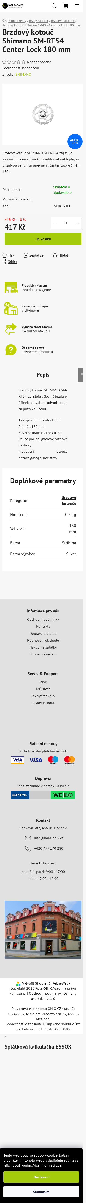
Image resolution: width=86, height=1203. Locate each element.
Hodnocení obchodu (43, 640)
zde (58, 1165)
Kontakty (43, 626)
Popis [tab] (43, 374)
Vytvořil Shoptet (34, 983)
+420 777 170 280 (48, 848)
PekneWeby (61, 983)
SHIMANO (23, 74)
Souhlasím (41, 1191)
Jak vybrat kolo (43, 695)
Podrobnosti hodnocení (20, 68)
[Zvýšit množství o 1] (77, 223)
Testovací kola (43, 702)
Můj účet (43, 689)
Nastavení (41, 1177)
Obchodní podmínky (43, 619)
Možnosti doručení (16, 199)
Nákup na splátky (43, 647)
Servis (43, 682)
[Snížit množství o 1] (54, 223)
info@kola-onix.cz (48, 837)
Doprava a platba (43, 633)
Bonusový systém (43, 654)
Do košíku (43, 239)
